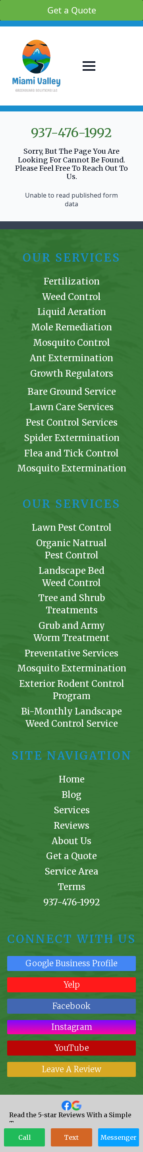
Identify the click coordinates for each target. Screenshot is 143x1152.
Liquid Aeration (71, 311)
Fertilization (72, 281)
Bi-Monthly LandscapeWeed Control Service (71, 717)
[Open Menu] (89, 66)
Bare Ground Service (71, 391)
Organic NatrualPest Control (71, 549)
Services (72, 810)
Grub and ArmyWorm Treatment (71, 631)
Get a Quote (71, 856)
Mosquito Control (71, 342)
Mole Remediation (71, 327)
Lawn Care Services (71, 407)
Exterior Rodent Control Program (71, 689)
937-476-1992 (71, 133)
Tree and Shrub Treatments (71, 604)
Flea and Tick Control (71, 453)
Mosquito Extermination (71, 468)
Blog (71, 794)
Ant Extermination (71, 358)
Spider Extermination (72, 437)
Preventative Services (71, 653)
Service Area (71, 871)
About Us (71, 841)
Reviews (71, 825)
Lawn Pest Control (72, 527)
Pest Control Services (72, 422)
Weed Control (71, 296)
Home (72, 779)
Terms (71, 886)
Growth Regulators (71, 373)
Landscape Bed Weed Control (71, 576)
